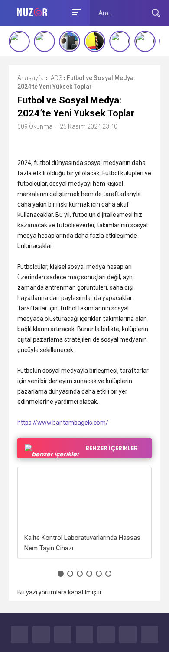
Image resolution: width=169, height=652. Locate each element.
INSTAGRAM (106, 634)
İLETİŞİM (149, 634)
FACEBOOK (19, 634)
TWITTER (41, 634)
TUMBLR (127, 634)
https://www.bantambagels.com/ (62, 422)
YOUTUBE (84, 634)
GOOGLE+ (63, 634)
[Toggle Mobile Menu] (75, 11)
